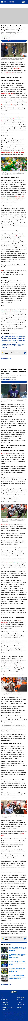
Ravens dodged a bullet (12, 562)
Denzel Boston (5, 524)
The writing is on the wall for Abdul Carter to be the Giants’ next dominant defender (13, 337)
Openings (19, 995)
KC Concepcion (5, 453)
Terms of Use (20, 1002)
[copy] (9, 38)
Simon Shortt (6, 379)
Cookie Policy (4, 1004)
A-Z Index (19, 1007)
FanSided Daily (5, 1000)
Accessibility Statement (7, 1007)
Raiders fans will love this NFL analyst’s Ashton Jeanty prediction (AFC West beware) (13, 346)
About (2, 995)
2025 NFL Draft (8, 358)
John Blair (5, 36)
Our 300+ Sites (20, 997)
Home (2, 358)
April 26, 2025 (19, 274)
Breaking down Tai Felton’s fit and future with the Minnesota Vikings (13, 341)
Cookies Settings (5, 1009)
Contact (3, 997)
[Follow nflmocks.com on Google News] (25, 353)
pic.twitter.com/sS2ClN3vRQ (11, 272)
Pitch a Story (20, 1000)
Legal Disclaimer (21, 1004)
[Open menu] (2, 2)
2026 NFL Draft (8, 984)
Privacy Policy (4, 1002)
